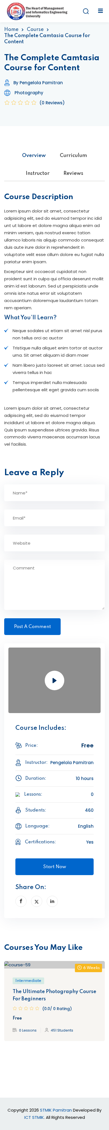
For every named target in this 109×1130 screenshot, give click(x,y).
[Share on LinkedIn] (52, 901)
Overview (34, 155)
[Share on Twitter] (36, 901)
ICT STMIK (34, 1117)
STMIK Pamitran (56, 1110)
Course (35, 29)
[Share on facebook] (21, 901)
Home (11, 29)
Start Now (54, 867)
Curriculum (73, 155)
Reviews (73, 173)
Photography (29, 93)
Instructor (37, 173)
